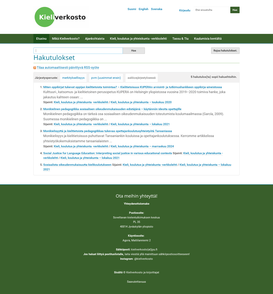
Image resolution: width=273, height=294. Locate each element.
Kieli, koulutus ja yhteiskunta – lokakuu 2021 (140, 124)
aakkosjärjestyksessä (142, 78)
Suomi (132, 9)
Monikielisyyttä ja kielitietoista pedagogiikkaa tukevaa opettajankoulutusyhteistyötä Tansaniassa (107, 131)
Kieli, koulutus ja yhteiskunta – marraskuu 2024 (142, 146)
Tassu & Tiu (180, 38)
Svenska (156, 9)
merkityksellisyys (73, 78)
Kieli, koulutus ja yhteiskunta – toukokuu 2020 (141, 102)
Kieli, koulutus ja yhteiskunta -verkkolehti (138, 38)
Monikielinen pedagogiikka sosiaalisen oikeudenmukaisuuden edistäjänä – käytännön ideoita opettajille (112, 109)
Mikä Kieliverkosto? (65, 38)
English (143, 9)
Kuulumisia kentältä (208, 38)
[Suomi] (61, 17)
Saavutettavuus (136, 281)
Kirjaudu (184, 10)
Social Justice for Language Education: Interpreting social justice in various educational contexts (107, 153)
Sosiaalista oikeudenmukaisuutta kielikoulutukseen (77, 164)
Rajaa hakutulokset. (225, 50)
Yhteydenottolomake (136, 203)
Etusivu (41, 38)
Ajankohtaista (94, 38)
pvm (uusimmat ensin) (106, 78)
